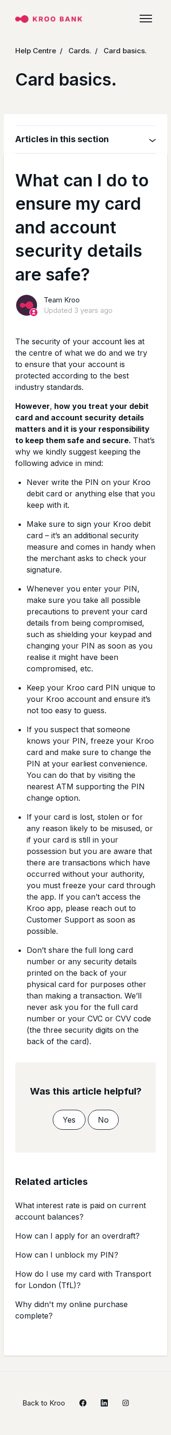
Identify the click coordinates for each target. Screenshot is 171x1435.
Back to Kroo (43, 1402)
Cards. (79, 50)
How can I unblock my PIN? (66, 1255)
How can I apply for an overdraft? (77, 1236)
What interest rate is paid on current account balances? (80, 1211)
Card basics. (125, 50)
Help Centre (35, 50)
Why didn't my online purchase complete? (71, 1309)
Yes (69, 1120)
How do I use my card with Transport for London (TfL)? (83, 1279)
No (103, 1120)
